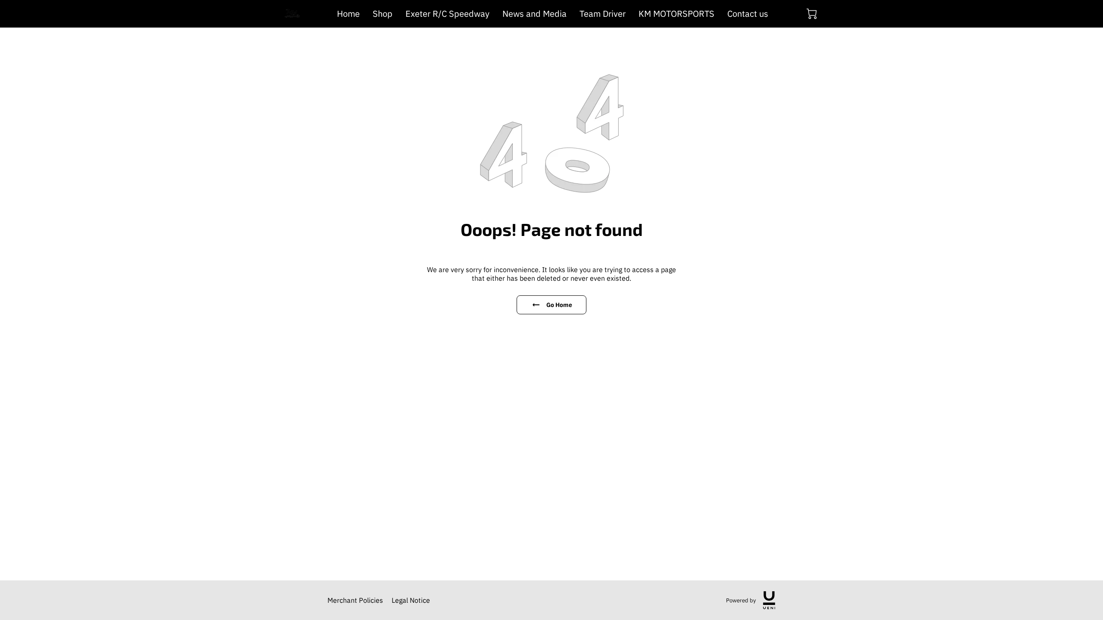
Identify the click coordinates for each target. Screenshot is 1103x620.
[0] (812, 14)
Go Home (559, 305)
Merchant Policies (355, 600)
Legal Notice (411, 600)
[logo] (769, 600)
